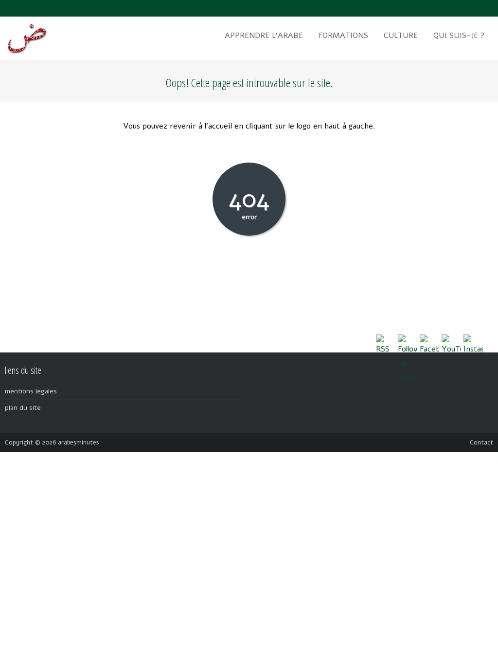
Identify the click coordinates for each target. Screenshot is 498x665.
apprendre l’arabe (264, 35)
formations (343, 35)
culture (401, 35)
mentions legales (31, 391)
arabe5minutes (78, 442)
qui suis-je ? (459, 35)
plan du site (23, 407)
